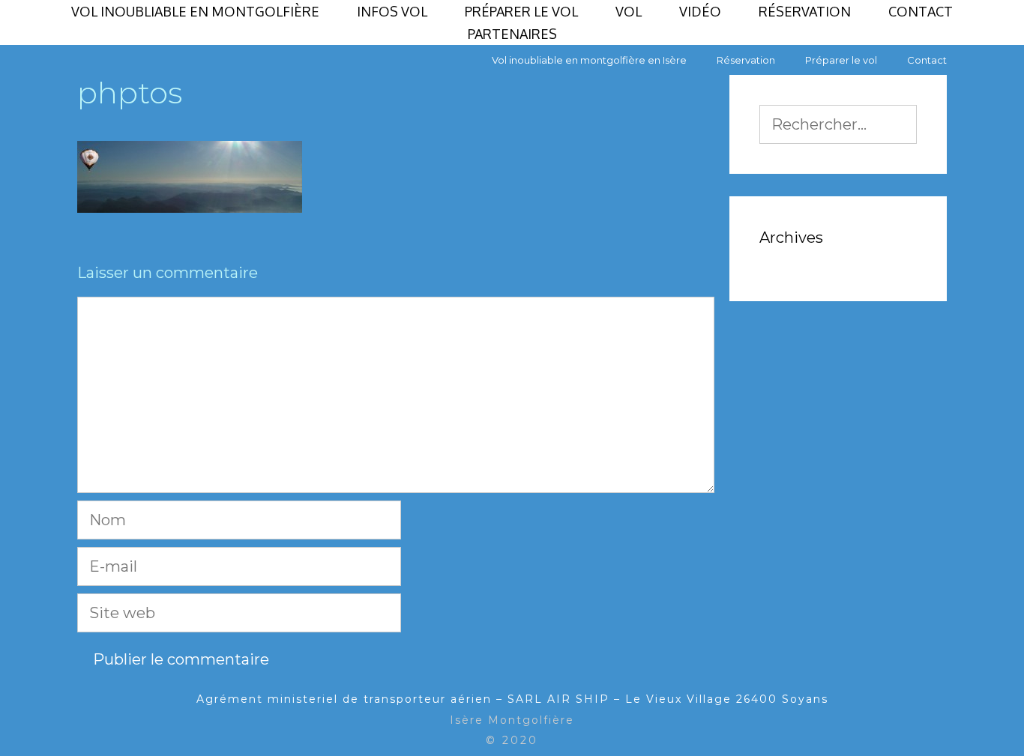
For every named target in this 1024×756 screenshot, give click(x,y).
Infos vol (392, 11)
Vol (628, 11)
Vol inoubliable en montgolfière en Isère (589, 60)
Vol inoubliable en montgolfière (195, 11)
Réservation (805, 11)
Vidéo (700, 11)
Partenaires (512, 33)
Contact (920, 11)
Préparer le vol (521, 11)
